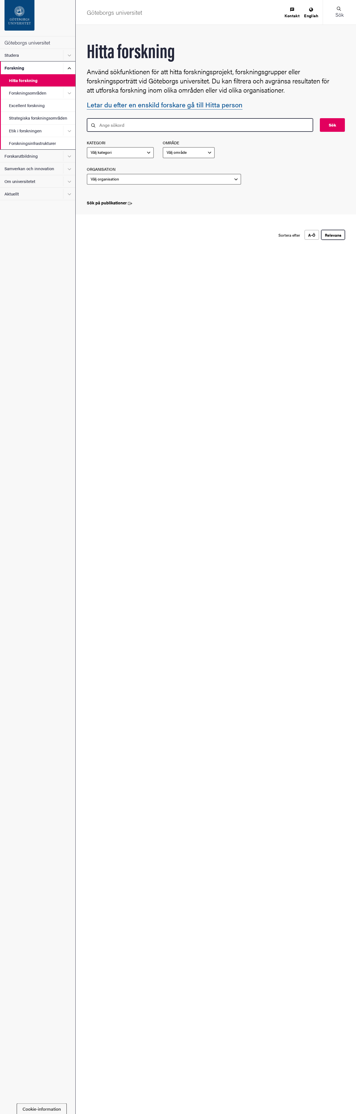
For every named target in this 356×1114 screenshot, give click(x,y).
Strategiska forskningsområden (38, 118)
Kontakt (292, 15)
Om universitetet (19, 181)
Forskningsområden (27, 93)
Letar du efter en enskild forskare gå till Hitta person (165, 104)
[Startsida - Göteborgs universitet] (37, 18)
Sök (332, 125)
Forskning (14, 68)
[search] (200, 125)
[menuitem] (292, 13)
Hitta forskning (23, 80)
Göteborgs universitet (27, 42)
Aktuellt (11, 194)
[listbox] (120, 152)
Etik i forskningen (25, 130)
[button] (339, 12)
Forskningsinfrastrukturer (32, 143)
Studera (11, 55)
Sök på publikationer (107, 203)
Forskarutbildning (21, 156)
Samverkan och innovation (29, 168)
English (311, 15)
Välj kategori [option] (101, 152)
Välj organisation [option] (105, 179)
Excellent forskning (27, 105)
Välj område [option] (177, 152)
